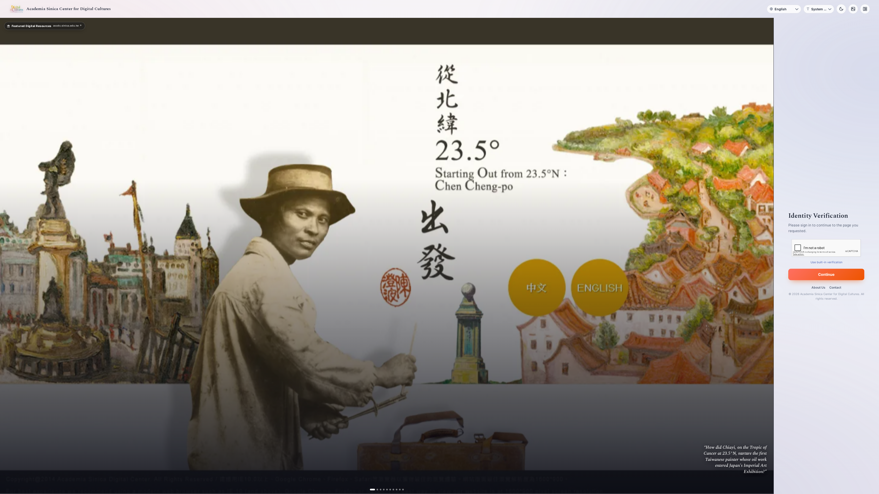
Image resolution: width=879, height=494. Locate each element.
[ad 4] (382, 489)
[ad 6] (388, 489)
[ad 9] (398, 489)
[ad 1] (372, 489)
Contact (835, 287)
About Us (818, 287)
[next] (765, 256)
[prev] (8, 256)
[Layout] (865, 9)
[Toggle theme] (841, 9)
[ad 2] (375, 489)
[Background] (853, 9)
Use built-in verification (826, 262)
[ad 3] (379, 489)
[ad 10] (401, 489)
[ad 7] (391, 489)
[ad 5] (385, 489)
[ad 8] (395, 489)
